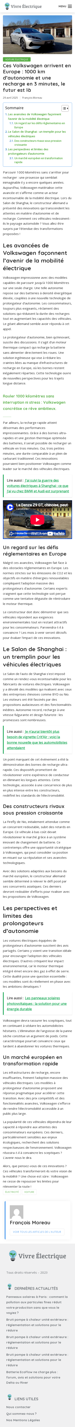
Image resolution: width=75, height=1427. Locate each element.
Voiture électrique (16, 59)
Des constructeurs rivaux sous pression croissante (37, 143)
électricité (12, 1191)
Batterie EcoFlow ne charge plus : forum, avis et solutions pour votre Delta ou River (33, 1377)
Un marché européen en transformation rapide (38, 160)
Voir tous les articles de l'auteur (37, 1232)
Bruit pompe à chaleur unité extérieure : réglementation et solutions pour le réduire (37, 1325)
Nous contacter (18, 1407)
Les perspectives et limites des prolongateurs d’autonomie (28, 151)
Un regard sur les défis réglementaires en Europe (39, 125)
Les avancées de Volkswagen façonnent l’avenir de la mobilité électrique (34, 116)
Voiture (29, 1191)
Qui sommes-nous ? (21, 1414)
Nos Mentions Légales (23, 1420)
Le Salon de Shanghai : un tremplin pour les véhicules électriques (37, 134)
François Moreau (32, 97)
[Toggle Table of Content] (63, 108)
